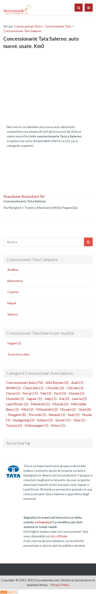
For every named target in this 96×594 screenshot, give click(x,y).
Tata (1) (79, 420)
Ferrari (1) (30, 393)
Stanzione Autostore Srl (23, 196)
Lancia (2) (79, 398)
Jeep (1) (50, 398)
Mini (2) (27, 409)
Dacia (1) (13, 393)
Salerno (12, 314)
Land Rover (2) (17, 404)
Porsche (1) (37, 414)
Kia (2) (64, 398)
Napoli (11, 303)
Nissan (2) (68, 409)
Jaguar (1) (34, 398)
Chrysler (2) (55, 388)
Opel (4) (84, 409)
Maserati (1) (40, 404)
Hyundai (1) (15, 398)
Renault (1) (57, 414)
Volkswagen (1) (36, 425)
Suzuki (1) (62, 420)
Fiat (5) (45, 393)
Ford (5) (60, 393)
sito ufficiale (58, 536)
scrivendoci (43, 522)
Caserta (13, 292)
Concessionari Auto (28, 26)
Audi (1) (77, 382)
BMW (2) (13, 388)
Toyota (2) (14, 425)
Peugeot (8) (17, 414)
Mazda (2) (60, 404)
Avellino (12, 269)
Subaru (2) (45, 420)
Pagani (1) (14, 343)
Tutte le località (18, 354)
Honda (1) (76, 393)
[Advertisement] (40, 89)
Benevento (15, 281)
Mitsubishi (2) (47, 409)
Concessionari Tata (57, 26)
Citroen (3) (75, 388)
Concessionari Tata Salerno (22, 31)
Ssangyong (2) (23, 420)
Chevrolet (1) (33, 388)
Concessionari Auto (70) (24, 382)
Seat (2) (73, 414)
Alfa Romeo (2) (57, 382)
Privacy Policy (59, 585)
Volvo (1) (58, 425)
